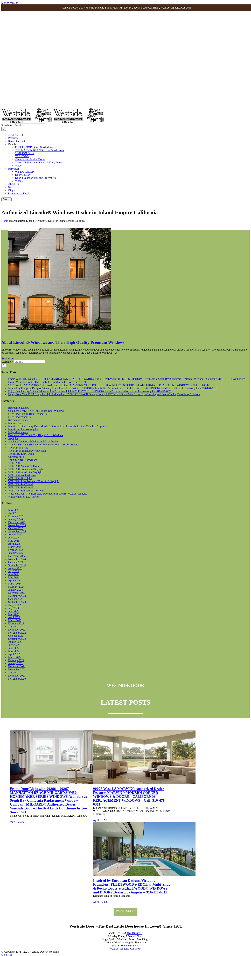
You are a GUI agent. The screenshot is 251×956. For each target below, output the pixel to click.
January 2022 (15, 663)
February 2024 (16, 586)
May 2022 (13, 651)
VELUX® (14, 462)
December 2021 (16, 666)
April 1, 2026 (100, 901)
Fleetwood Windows (19, 416)
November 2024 (17, 559)
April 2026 (14, 513)
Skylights (13, 438)
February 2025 (16, 549)
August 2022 (15, 641)
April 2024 (14, 580)
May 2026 (13, 510)
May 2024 (13, 577)
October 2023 (15, 598)
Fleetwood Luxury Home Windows (27, 413)
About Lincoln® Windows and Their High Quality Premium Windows (62, 342)
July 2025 (13, 537)
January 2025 (15, 552)
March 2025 (14, 546)
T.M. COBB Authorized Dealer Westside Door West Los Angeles (43, 444)
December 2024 (16, 556)
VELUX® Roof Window (22, 475)
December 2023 (16, 592)
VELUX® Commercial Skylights (26, 469)
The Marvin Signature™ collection (27, 450)
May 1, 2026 (17, 821)
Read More (7, 358)
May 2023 (13, 614)
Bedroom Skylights (18, 407)
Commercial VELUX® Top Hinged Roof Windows (36, 410)
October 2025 (15, 528)
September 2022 (17, 638)
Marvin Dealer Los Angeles (23, 429)
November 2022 (17, 632)
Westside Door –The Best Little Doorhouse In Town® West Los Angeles (47, 493)
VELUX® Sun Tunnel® (21, 487)
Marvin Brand (15, 423)
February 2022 (16, 660)
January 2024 (15, 589)
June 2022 (13, 648)
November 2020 (17, 678)
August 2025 (15, 534)
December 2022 (16, 629)
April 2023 (14, 617)
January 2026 (15, 519)
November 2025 (17, 525)
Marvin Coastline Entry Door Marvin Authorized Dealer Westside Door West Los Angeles (57, 426)
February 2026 (16, 516)
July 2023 (13, 608)
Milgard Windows (18, 432)
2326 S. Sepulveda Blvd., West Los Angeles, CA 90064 (125, 947)
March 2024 (14, 583)
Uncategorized (16, 456)
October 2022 (15, 635)
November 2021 (17, 669)
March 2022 (14, 657)
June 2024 (13, 574)
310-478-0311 (134, 933)
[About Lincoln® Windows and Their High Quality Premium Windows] (59, 329)
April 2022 (14, 654)
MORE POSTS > (125, 910)
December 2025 (16, 522)
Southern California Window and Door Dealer (33, 441)
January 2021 (15, 672)
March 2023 (14, 620)
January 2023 (15, 626)
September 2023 (17, 602)
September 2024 (17, 565)
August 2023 (15, 605)
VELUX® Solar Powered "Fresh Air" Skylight (33, 481)
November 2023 (17, 595)
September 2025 (17, 531)
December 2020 (16, 675)
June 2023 (13, 611)
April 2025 (14, 543)
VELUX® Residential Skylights (25, 472)
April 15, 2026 (101, 820)
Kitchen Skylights (17, 420)
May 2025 (13, 540)
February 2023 (16, 623)
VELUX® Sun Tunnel (20, 484)
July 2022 (13, 644)
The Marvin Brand (18, 447)
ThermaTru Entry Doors (21, 453)
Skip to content (9, 2)
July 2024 (13, 571)
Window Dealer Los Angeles (23, 496)
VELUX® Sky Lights (20, 478)
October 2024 (15, 562)
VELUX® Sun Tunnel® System (26, 490)
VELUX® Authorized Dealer (24, 466)
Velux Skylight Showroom (22, 459)
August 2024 (15, 568)
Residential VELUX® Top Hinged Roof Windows (35, 435)
